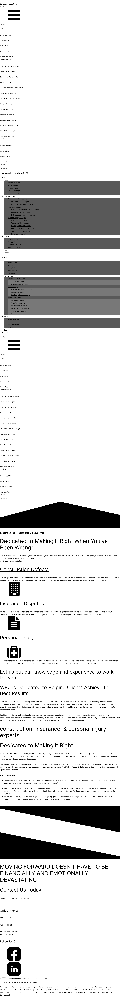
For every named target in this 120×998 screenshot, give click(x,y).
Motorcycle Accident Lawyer (22, 228)
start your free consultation (11, 561)
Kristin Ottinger (14, 191)
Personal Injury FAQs (19, 234)
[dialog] (60, 97)
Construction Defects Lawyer (19, 199)
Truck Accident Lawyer (20, 223)
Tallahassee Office (15, 239)
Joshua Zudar (13, 188)
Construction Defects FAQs (22, 204)
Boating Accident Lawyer (21, 226)
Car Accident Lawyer (19, 220)
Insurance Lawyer (15, 207)
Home (6, 177)
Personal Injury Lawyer (17, 218)
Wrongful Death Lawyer (20, 231)
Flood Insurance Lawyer (20, 212)
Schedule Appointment (9, 4)
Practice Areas (9, 196)
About (6, 180)
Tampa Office (13, 242)
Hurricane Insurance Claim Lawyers (25, 210)
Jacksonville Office (15, 245)
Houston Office (14, 247)
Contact (7, 253)
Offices (6, 237)
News (6, 250)
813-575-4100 (23, 173)
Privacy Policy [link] (14, 982)
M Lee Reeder (13, 185)
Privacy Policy (95, 992)
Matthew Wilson (14, 183)
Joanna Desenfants (15, 194)
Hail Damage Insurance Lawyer (23, 215)
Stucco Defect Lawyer (20, 202)
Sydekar (34, 982)
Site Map (3, 982)
